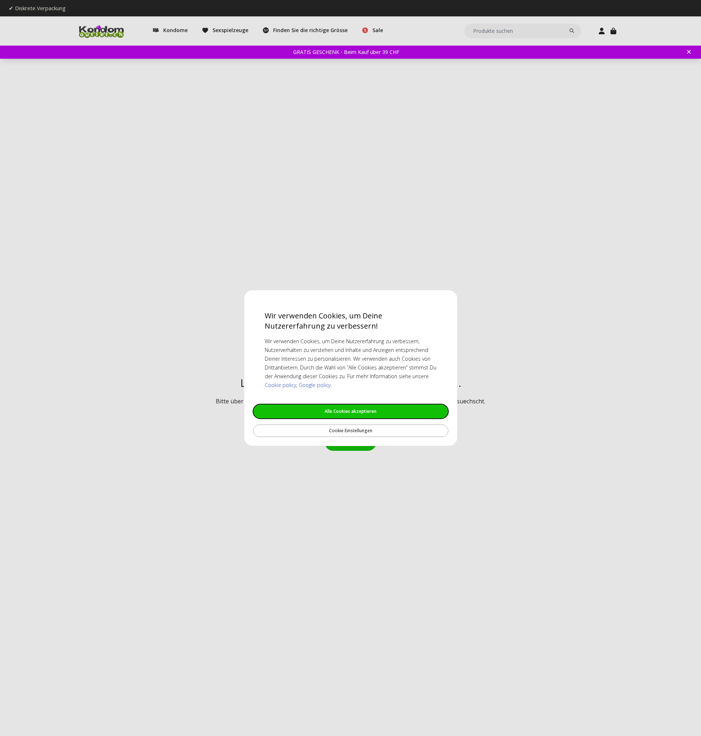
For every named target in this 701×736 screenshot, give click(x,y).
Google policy (314, 384)
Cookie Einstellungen (350, 430)
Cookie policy (280, 384)
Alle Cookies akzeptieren (350, 411)
